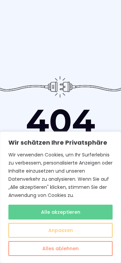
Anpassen (60, 230)
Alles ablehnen (60, 248)
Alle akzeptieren (60, 212)
